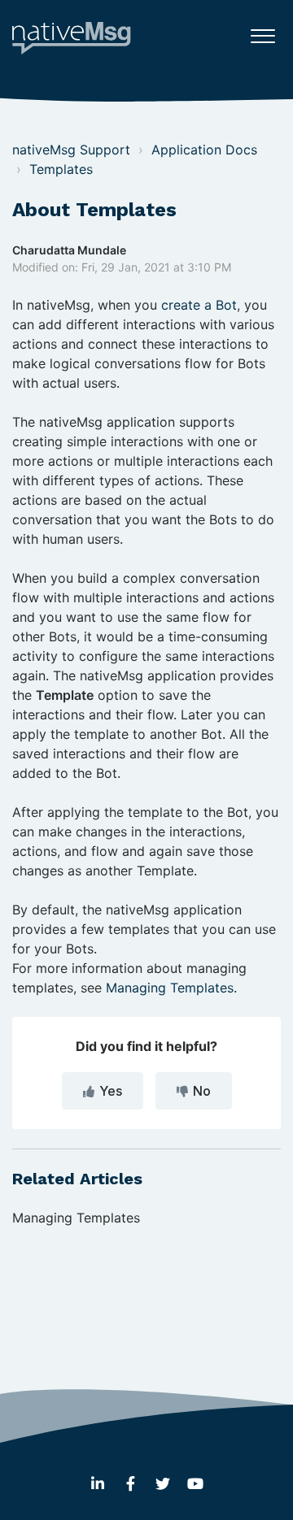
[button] (262, 32)
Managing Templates (170, 987)
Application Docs (204, 149)
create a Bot (199, 305)
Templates (61, 169)
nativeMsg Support (71, 149)
